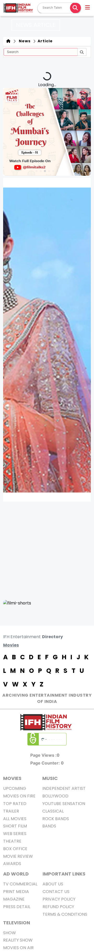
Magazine (14, 899)
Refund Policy (58, 907)
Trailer (11, 811)
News (24, 41)
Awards (12, 864)
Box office (15, 849)
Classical (53, 811)
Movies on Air (18, 948)
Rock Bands (55, 819)
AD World (16, 874)
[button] (88, 8)
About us (53, 884)
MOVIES (12, 778)
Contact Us (56, 892)
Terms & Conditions (65, 914)
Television (16, 922)
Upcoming (14, 788)
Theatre (12, 841)
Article (45, 41)
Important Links (64, 874)
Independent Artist (64, 788)
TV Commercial (20, 884)
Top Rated (14, 804)
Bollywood (55, 796)
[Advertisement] (47, 551)
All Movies (14, 819)
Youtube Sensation (63, 804)
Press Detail (16, 907)
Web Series (14, 834)
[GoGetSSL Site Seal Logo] (47, 739)
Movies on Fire (19, 796)
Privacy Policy (59, 899)
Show (9, 933)
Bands (49, 826)
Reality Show (18, 940)
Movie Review (18, 856)
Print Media (16, 892)
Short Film (15, 826)
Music (50, 778)
